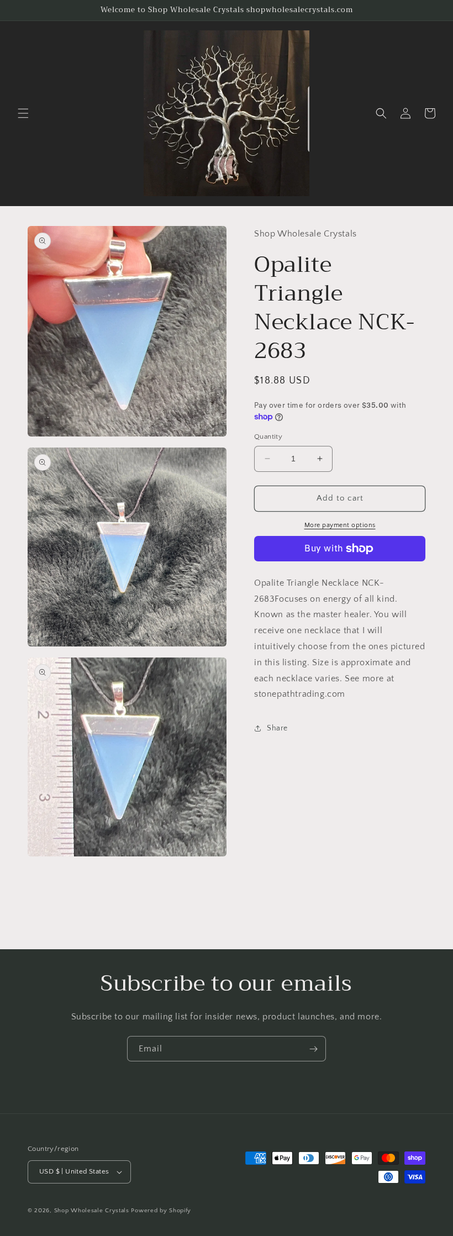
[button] (23, 113)
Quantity (268, 436)
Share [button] (277, 728)
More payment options (340, 525)
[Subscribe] (313, 1048)
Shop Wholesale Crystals (91, 1210)
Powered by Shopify (161, 1210)
